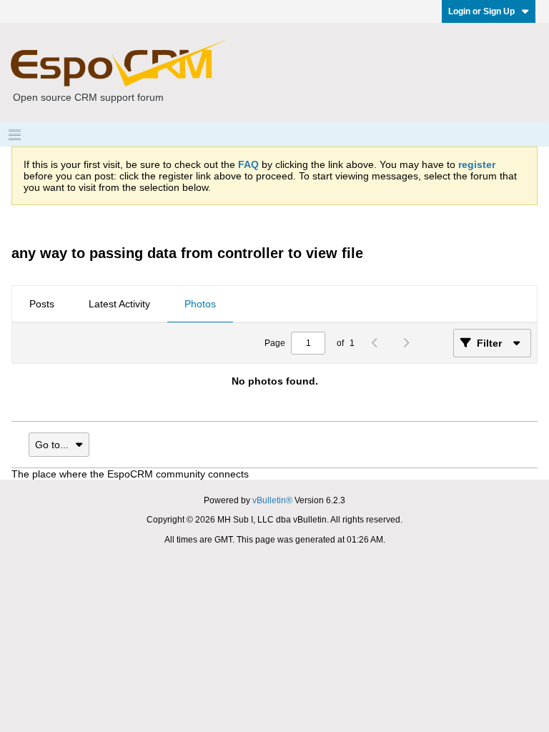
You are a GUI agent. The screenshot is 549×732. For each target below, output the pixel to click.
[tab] (41, 304)
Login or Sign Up (481, 11)
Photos (200, 304)
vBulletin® (272, 500)
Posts (41, 304)
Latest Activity (119, 304)
